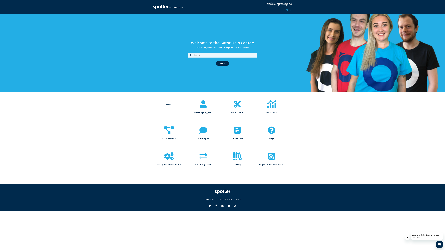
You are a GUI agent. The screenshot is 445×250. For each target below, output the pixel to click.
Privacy (229, 199)
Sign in (289, 10)
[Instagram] (235, 206)
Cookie (237, 199)
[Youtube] (229, 206)
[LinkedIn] (222, 206)
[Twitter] (210, 206)
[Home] (161, 7)
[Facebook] (216, 206)
